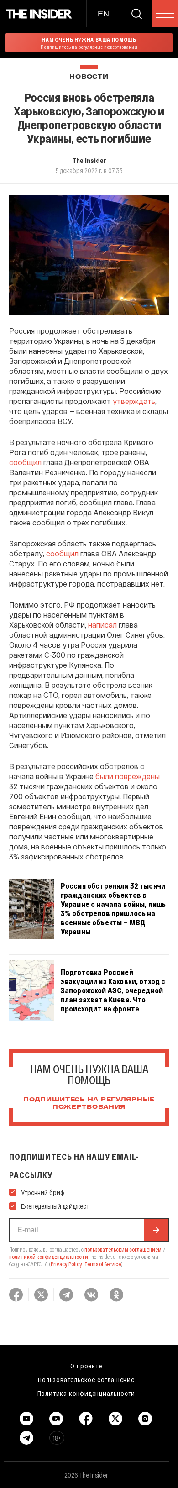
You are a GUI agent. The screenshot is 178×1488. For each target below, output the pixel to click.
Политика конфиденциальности (86, 1393)
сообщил (25, 462)
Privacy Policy (66, 1264)
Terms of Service (102, 1264)
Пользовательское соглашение (86, 1379)
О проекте (86, 1366)
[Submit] (156, 1230)
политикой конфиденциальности (48, 1256)
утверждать (134, 401)
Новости (88, 76)
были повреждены (127, 776)
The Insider (89, 160)
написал (102, 624)
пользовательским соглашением (123, 1249)
